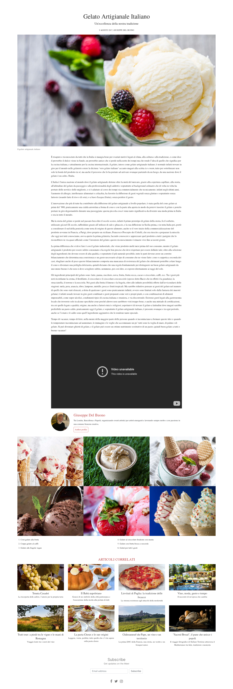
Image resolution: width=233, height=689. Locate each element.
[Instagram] (121, 681)
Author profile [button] (81, 429)
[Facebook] (111, 681)
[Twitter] (116, 681)
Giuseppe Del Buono (124, 30)
